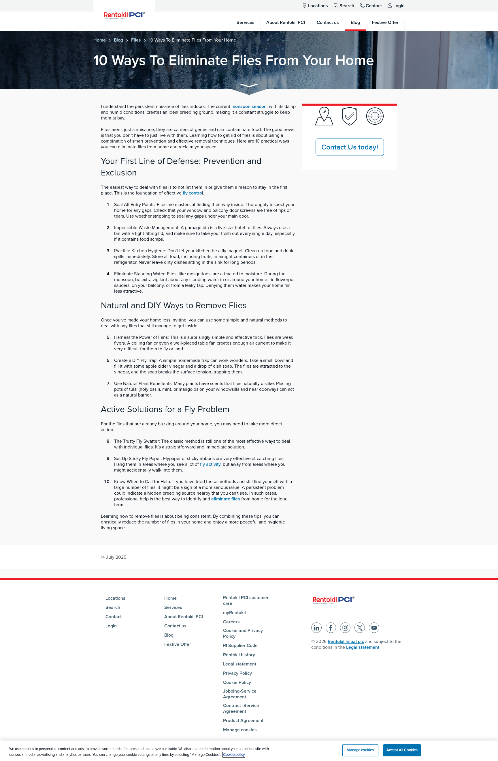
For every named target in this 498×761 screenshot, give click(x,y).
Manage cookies (240, 730)
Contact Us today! (349, 147)
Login (399, 6)
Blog (118, 40)
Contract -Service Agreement (241, 708)
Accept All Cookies (402, 750)
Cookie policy (234, 754)
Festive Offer (177, 644)
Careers (231, 622)
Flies (136, 40)
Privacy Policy (237, 673)
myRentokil (234, 613)
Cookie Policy (237, 682)
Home (99, 40)
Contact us (175, 626)
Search (346, 6)
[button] (249, 86)
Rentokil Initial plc (346, 641)
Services (173, 607)
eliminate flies (225, 499)
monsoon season (249, 106)
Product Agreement (243, 720)
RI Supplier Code (240, 645)
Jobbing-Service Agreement (239, 694)
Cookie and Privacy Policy (243, 633)
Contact (374, 6)
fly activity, (211, 464)
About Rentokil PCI (183, 617)
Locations (318, 6)
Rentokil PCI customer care (246, 600)
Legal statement (239, 664)
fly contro (192, 193)
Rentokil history (239, 655)
